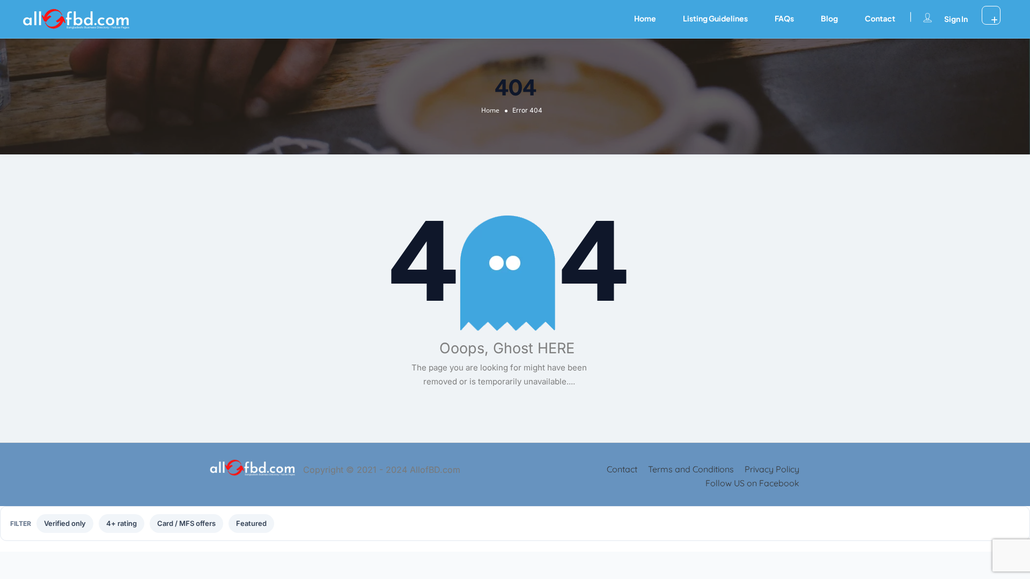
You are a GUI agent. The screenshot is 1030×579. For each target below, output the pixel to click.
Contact (880, 18)
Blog (829, 18)
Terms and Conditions (691, 469)
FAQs (784, 18)
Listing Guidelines (715, 18)
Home (645, 18)
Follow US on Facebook (752, 483)
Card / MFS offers (186, 523)
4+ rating (121, 523)
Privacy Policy (772, 469)
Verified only (65, 523)
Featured (251, 523)
